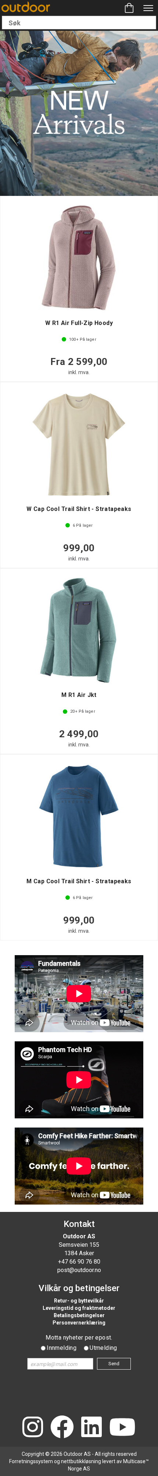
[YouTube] (122, 1427)
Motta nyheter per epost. (79, 1337)
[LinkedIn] (91, 1427)
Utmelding (103, 1347)
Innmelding (61, 1347)
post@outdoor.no (79, 1270)
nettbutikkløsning (81, 1461)
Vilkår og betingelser (79, 1288)
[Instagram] (32, 1427)
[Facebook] (62, 1427)
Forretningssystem (31, 1461)
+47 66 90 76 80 (79, 1261)
